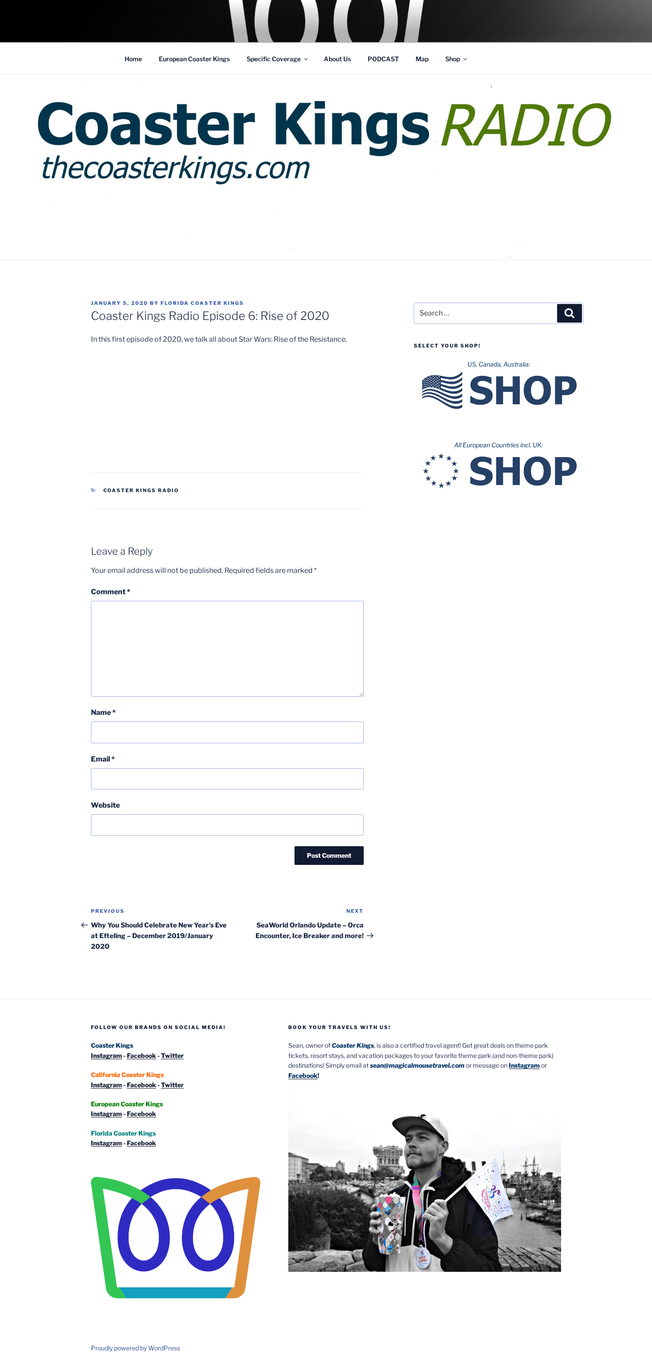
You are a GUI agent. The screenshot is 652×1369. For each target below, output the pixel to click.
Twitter (172, 1055)
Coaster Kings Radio (141, 490)
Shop (452, 59)
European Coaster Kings (194, 59)
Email (103, 759)
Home (133, 59)
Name (103, 712)
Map (422, 59)
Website (105, 805)
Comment (110, 592)
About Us (337, 59)
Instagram (106, 1055)
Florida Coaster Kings (202, 303)
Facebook (141, 1055)
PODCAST (383, 59)
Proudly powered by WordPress (135, 1348)
